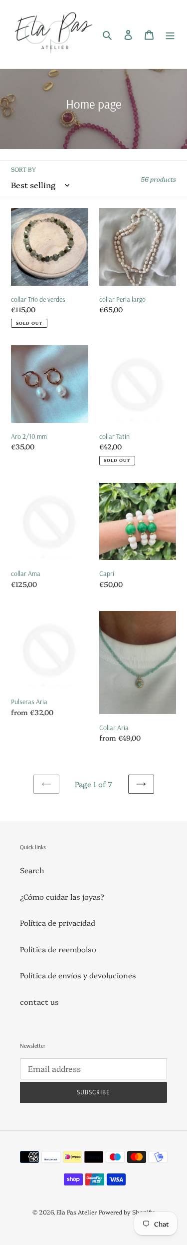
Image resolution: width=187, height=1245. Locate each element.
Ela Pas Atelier (76, 1211)
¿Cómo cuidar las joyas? (62, 896)
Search (32, 870)
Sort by (23, 169)
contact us (39, 1001)
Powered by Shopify (127, 1211)
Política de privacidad (57, 922)
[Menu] (170, 34)
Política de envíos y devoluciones (78, 975)
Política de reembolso (58, 949)
